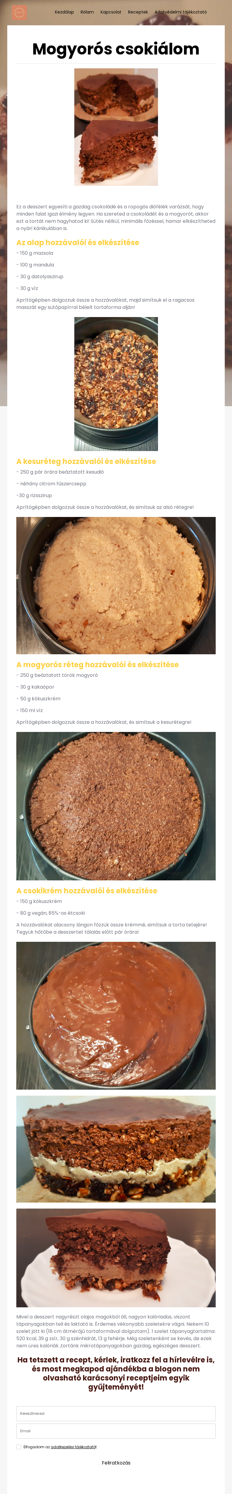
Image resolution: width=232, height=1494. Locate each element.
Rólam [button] (87, 12)
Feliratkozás (116, 1462)
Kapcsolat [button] (111, 12)
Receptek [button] (138, 12)
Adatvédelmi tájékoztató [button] (181, 12)
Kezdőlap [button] (64, 12)
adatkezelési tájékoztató (73, 1446)
